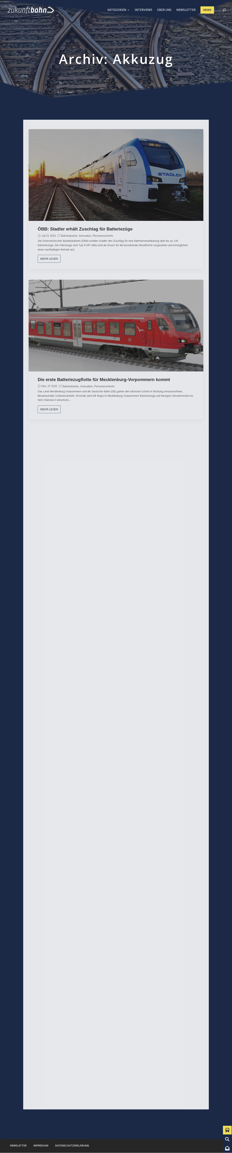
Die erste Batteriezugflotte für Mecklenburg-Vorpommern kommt (104, 379)
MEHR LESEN (49, 258)
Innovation (85, 235)
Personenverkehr (103, 235)
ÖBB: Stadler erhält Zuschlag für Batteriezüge (85, 228)
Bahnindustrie (69, 235)
